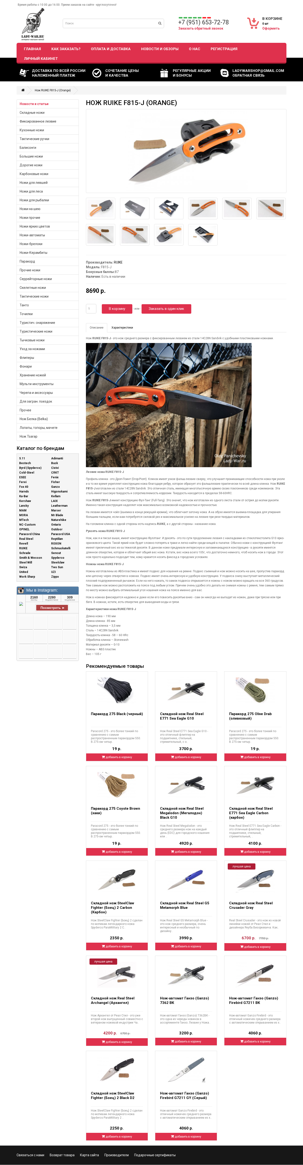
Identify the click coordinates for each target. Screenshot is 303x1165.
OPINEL (24, 529)
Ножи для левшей (34, 183)
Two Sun (57, 567)
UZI (53, 572)
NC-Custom (27, 524)
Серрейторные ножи (36, 279)
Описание (96, 327)
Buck (54, 463)
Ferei (23, 482)
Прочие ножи (30, 270)
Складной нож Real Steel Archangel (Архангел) (112, 1000)
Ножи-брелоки (31, 244)
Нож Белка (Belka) (34, 419)
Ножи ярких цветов (35, 226)
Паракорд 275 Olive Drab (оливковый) (250, 716)
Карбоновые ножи (34, 174)
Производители (116, 1155)
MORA (23, 515)
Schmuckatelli (60, 548)
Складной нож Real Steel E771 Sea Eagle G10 (182, 716)
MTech (24, 520)
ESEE (22, 477)
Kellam (55, 496)
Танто (24, 305)
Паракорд (27, 261)
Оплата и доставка (111, 49)
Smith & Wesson (30, 557)
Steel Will (25, 562)
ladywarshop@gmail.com (258, 71)
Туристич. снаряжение (37, 323)
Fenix (54, 477)
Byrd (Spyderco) (30, 468)
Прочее (25, 410)
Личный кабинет (41, 59)
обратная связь (248, 75)
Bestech (25, 463)
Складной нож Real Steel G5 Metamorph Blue (184, 905)
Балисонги (28, 147)
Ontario (56, 524)
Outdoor (56, 529)
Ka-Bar (23, 496)
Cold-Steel (26, 472)
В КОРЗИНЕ (272, 19)
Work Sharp (27, 576)
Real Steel (26, 539)
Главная (32, 49)
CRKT (55, 472)
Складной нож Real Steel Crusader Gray (251, 905)
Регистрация (224, 49)
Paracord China (29, 534)
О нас (194, 49)
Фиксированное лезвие (38, 121)
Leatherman (59, 505)
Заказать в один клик (166, 309)
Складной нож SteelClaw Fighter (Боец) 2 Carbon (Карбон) (112, 907)
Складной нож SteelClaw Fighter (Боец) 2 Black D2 (112, 1095)
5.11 (22, 458)
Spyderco (57, 557)
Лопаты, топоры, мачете (39, 428)
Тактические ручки (34, 139)
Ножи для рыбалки (34, 200)
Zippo (55, 576)
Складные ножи (32, 112)
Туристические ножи (36, 331)
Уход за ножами (32, 349)
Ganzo (55, 486)
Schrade (25, 553)
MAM (23, 510)
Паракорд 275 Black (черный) (117, 714)
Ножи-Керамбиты (33, 253)
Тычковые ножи (32, 340)
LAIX (54, 501)
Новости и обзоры (159, 49)
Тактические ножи (34, 296)
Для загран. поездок (36, 401)
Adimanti (57, 458)
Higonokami (59, 491)
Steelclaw (57, 562)
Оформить (271, 28)
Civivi (55, 468)
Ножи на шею (30, 209)
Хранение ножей (33, 375)
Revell (23, 543)
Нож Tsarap (28, 436)
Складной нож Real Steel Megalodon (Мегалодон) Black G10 (182, 813)
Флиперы (27, 358)
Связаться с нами (30, 1155)
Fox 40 (23, 486)
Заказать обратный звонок (200, 28)
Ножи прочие (30, 218)
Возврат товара (62, 1155)
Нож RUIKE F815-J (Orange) (53, 90)
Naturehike (58, 520)
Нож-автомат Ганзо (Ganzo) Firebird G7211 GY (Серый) (184, 1095)
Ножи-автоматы (32, 235)
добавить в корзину (118, 757)
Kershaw (25, 501)
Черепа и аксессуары (36, 393)
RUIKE (23, 548)
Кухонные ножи (32, 130)
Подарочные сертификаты (155, 1155)
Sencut (56, 553)
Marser (56, 510)
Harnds (24, 491)
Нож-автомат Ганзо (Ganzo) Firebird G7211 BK (253, 1000)
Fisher (55, 482)
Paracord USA (60, 534)
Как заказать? (65, 49)
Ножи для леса (31, 191)
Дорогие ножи (31, 165)
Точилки (26, 314)
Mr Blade (57, 515)
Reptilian (57, 539)
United (23, 572)
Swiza (23, 567)
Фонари (26, 366)
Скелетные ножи (33, 288)
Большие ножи (31, 156)
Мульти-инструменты (36, 384)
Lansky (24, 505)
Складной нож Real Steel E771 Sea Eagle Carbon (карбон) (251, 813)
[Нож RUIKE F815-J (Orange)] (186, 151)
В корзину (117, 309)
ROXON (56, 543)
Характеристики (122, 327)
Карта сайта (89, 1155)
